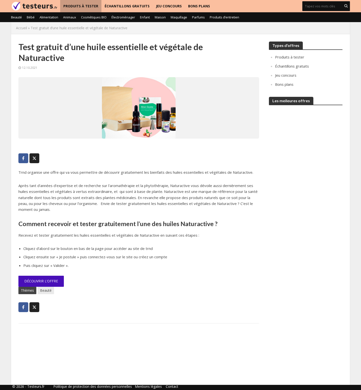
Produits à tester (80, 6)
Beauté (16, 17)
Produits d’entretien (224, 17)
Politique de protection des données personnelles (92, 386)
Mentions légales (148, 386)
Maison (160, 17)
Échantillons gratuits (127, 6)
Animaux (69, 17)
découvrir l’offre (41, 281)
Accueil (21, 28)
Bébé (31, 17)
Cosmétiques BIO (94, 17)
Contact (172, 386)
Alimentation (49, 17)
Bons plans (199, 6)
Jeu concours (169, 6)
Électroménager (123, 17)
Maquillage (179, 17)
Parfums (198, 17)
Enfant (145, 17)
